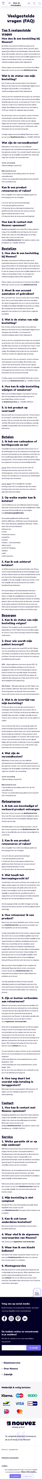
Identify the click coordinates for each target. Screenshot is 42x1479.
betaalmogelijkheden (14, 513)
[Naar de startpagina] (16, 4)
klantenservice (30, 70)
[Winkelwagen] (34, 3)
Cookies (4, 1466)
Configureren (27, 1476)
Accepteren (15, 1476)
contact (15, 1046)
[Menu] (3, 3)
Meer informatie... (29, 1472)
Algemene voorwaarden (10, 1458)
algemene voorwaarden (16, 1021)
